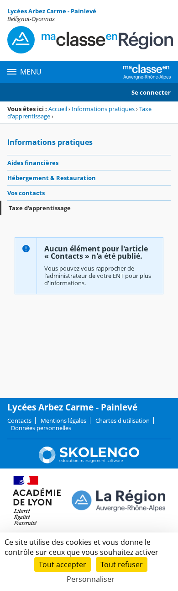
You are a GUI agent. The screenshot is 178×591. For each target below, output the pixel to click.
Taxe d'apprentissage (40, 208)
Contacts (19, 420)
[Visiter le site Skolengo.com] (89, 461)
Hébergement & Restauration (51, 178)
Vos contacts (26, 193)
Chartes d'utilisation (122, 420)
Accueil (57, 109)
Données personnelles (41, 427)
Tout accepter (62, 564)
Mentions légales (63, 420)
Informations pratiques (103, 109)
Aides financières (32, 163)
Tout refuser (121, 564)
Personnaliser (91, 579)
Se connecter (151, 92)
